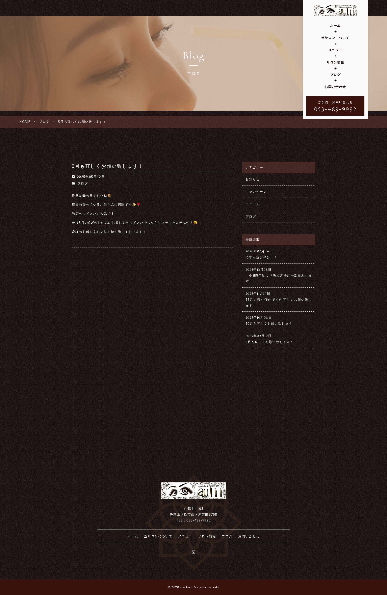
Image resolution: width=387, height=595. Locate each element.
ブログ (335, 75)
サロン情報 (335, 62)
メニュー (335, 50)
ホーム (335, 25)
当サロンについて (335, 38)
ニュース (253, 204)
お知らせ (253, 179)
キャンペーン (256, 191)
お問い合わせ (335, 87)
